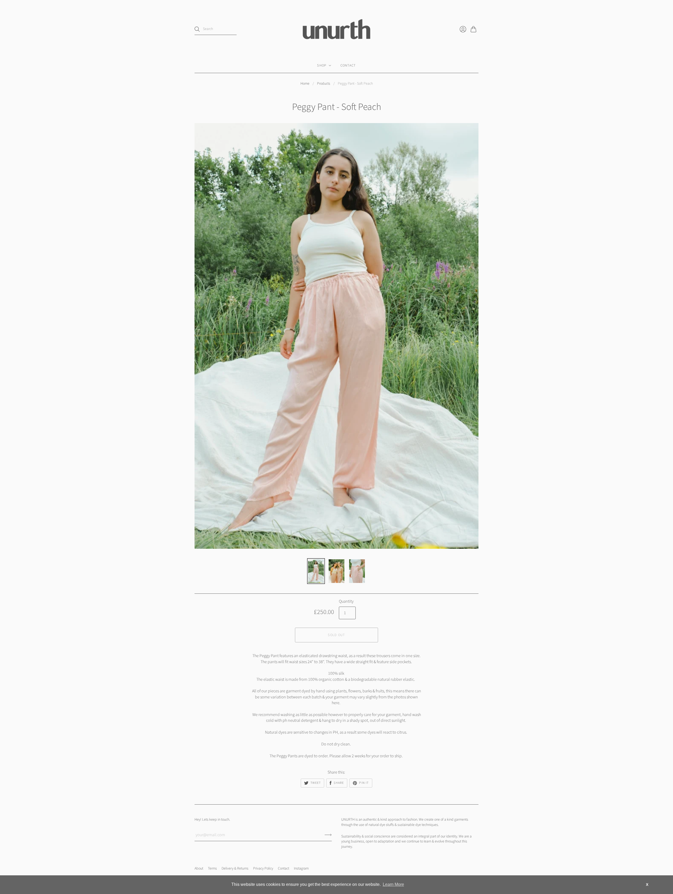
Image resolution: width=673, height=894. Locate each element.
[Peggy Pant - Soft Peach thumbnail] (316, 571)
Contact (348, 65)
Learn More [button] (393, 884)
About (199, 868)
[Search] (197, 29)
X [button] (647, 884)
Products (323, 83)
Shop (321, 65)
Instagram (301, 868)
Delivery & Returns (235, 868)
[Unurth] (336, 29)
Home (304, 83)
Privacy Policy (263, 868)
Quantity (346, 601)
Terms (212, 868)
